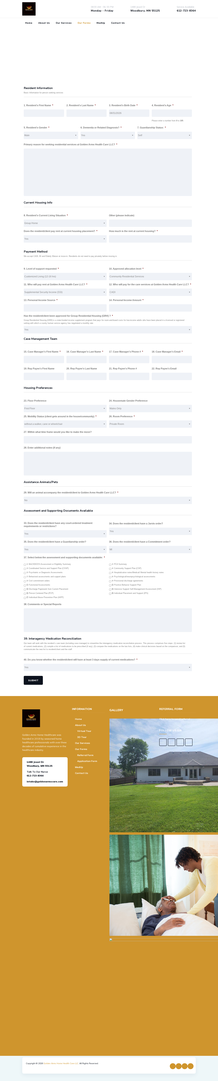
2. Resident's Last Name (81, 105)
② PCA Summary (119, 564)
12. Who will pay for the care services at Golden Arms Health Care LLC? (150, 284)
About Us (44, 22)
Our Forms (84, 22)
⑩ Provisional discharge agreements (127, 581)
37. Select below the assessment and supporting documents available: (64, 557)
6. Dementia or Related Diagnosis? (101, 127)
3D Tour (82, 737)
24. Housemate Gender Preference (128, 400)
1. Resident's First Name (38, 105)
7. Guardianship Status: (151, 127)
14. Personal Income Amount (126, 300)
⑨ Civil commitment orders (38, 581)
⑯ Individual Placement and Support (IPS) (130, 593)
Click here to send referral (174, 719)
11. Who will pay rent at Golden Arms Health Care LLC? (55, 284)
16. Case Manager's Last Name (84, 351)
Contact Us (118, 22)
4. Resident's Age (162, 105)
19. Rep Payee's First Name (39, 368)
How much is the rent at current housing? (133, 231)
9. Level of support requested (41, 269)
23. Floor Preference (35, 400)
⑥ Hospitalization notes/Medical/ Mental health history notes (138, 572)
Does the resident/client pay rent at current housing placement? (60, 231)
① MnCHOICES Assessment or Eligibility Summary (48, 564)
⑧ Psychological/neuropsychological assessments (133, 577)
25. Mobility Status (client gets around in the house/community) (60, 416)
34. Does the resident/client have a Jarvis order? (136, 523)
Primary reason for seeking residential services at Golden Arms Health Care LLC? (70, 144)
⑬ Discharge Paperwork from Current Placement (47, 589)
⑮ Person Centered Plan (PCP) (40, 593)
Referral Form (85, 755)
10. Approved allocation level (126, 269)
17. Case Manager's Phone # (126, 351)
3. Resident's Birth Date (123, 105)
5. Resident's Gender (36, 127)
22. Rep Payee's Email (164, 368)
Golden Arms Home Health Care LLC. (61, 1063)
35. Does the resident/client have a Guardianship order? (55, 541)
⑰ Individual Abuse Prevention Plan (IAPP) (45, 597)
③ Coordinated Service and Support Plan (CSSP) (47, 568)
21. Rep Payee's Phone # (123, 368)
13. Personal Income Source (40, 300)
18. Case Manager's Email (167, 351)
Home (28, 22)
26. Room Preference (122, 416)
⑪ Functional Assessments (38, 585)
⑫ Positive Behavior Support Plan (126, 585)
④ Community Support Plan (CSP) (126, 568)
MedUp (101, 22)
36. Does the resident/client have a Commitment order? (140, 541)
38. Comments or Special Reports (42, 604)
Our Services (64, 22)
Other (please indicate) (121, 215)
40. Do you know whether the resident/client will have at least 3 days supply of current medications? (80, 659)
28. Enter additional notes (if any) (42, 447)
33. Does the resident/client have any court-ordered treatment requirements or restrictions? (58, 524)
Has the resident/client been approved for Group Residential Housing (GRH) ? (68, 316)
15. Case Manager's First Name (42, 351)
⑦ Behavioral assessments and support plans (46, 577)
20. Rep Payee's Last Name (81, 368)
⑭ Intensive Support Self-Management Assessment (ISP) (136, 589)
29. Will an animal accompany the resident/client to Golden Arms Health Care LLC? (71, 492)
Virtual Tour (84, 731)
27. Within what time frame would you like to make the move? (58, 432)
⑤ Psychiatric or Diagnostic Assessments (44, 572)
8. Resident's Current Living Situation (46, 215)
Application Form (87, 761)
